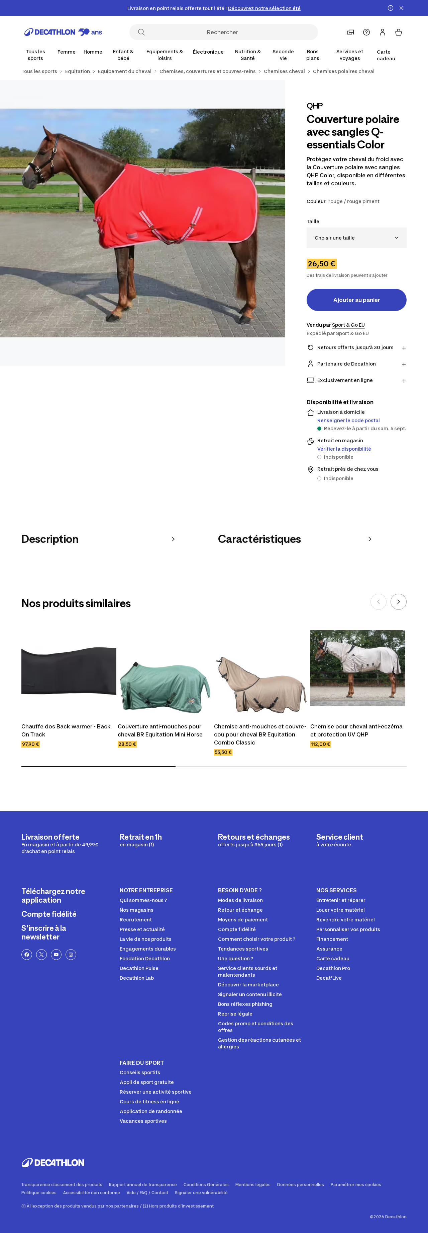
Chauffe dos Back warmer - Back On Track (66, 730)
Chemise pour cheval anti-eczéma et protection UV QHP (356, 730)
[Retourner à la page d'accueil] (63, 32)
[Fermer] (401, 8)
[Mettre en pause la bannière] (390, 8)
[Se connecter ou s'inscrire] (382, 32)
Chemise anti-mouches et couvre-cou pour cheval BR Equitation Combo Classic (260, 734)
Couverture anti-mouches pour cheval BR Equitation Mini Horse (160, 730)
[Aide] (366, 32)
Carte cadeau (386, 55)
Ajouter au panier (356, 300)
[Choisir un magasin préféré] (350, 32)
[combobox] (357, 238)
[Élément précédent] (378, 602)
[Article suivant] (399, 602)
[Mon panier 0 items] (399, 32)
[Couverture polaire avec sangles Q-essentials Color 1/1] (142, 223)
